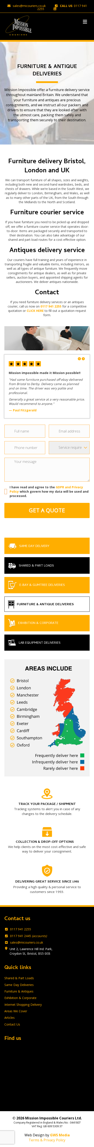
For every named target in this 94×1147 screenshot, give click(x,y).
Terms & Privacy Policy (47, 1140)
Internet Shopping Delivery (23, 1004)
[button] (80, 359)
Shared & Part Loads (19, 978)
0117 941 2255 (50, 306)
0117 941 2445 (28, 936)
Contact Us (12, 1024)
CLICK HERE (35, 311)
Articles (9, 1018)
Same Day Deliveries (19, 985)
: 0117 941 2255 (62, 7)
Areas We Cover (15, 1011)
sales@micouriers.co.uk (29, 6)
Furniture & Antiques (18, 991)
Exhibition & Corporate (20, 998)
